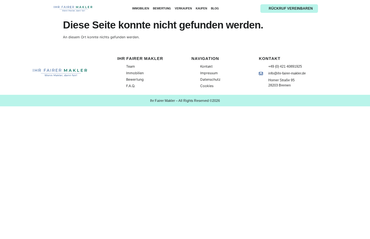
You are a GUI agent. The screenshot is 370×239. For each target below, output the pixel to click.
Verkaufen (183, 8)
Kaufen (201, 8)
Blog (215, 8)
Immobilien (140, 8)
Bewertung (162, 8)
